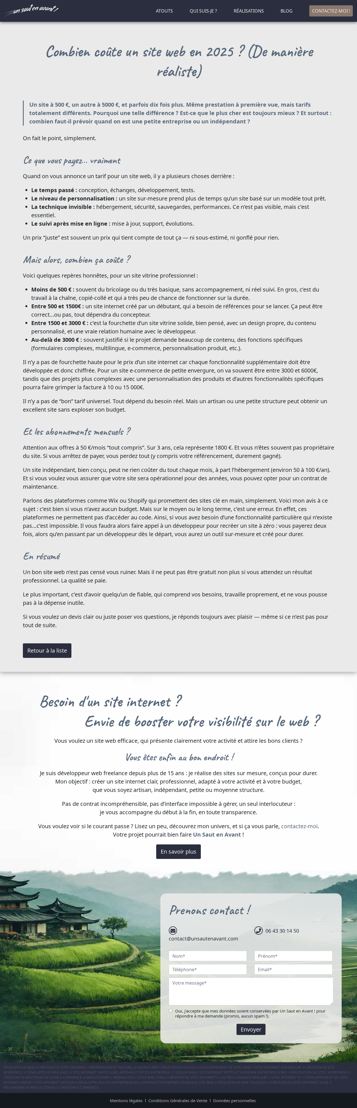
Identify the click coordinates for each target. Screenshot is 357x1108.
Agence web (147, 1067)
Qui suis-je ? (203, 11)
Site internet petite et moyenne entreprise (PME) (243, 1072)
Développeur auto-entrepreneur (107, 1082)
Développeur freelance (48, 1072)
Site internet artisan (55, 1082)
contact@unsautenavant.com (203, 938)
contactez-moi (299, 826)
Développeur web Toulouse (242, 1082)
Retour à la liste (47, 650)
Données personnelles (234, 1100)
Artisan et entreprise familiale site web (177, 1082)
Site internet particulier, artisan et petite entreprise (121, 1072)
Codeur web (185, 1072)
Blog (287, 11)
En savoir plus (178, 851)
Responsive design (179, 1067)
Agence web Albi (252, 1077)
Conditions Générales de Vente (177, 1100)
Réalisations (249, 11)
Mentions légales (126, 1100)
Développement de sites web (224, 1067)
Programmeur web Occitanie (29, 1087)
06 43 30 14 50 (282, 930)
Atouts (164, 11)
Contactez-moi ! (331, 11)
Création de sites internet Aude (300, 1082)
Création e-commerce (78, 1087)
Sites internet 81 (286, 1077)
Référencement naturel (111, 1067)
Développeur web (18, 1067)
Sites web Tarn (151, 1077)
